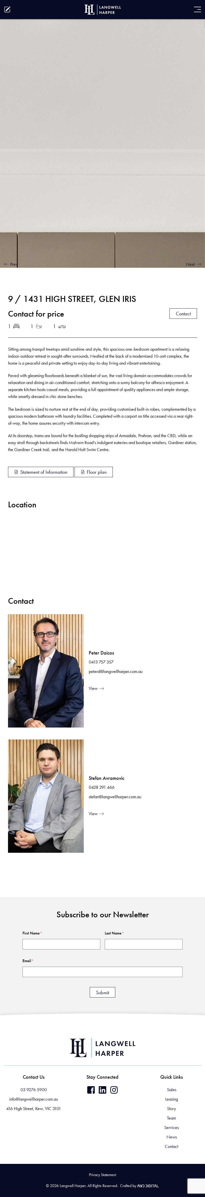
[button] (14, 1167)
